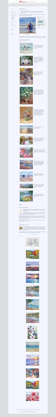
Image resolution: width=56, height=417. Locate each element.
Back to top (20, 222)
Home (10, 5)
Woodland (12, 19)
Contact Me (29, 409)
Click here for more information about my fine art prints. (33, 232)
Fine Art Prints (25, 5)
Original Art (13, 5)
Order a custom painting (32, 234)
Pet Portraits (13, 24)
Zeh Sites (33, 409)
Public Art (29, 5)
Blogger (35, 411)
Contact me (38, 14)
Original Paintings (14, 15)
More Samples (21, 204)
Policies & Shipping (37, 409)
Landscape (12, 18)
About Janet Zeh (19, 409)
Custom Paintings (19, 5)
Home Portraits (13, 26)
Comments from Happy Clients (40, 27)
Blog (32, 5)
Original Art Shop (13, 14)
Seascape (12, 17)
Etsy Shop (12, 34)
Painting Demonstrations (24, 409)
